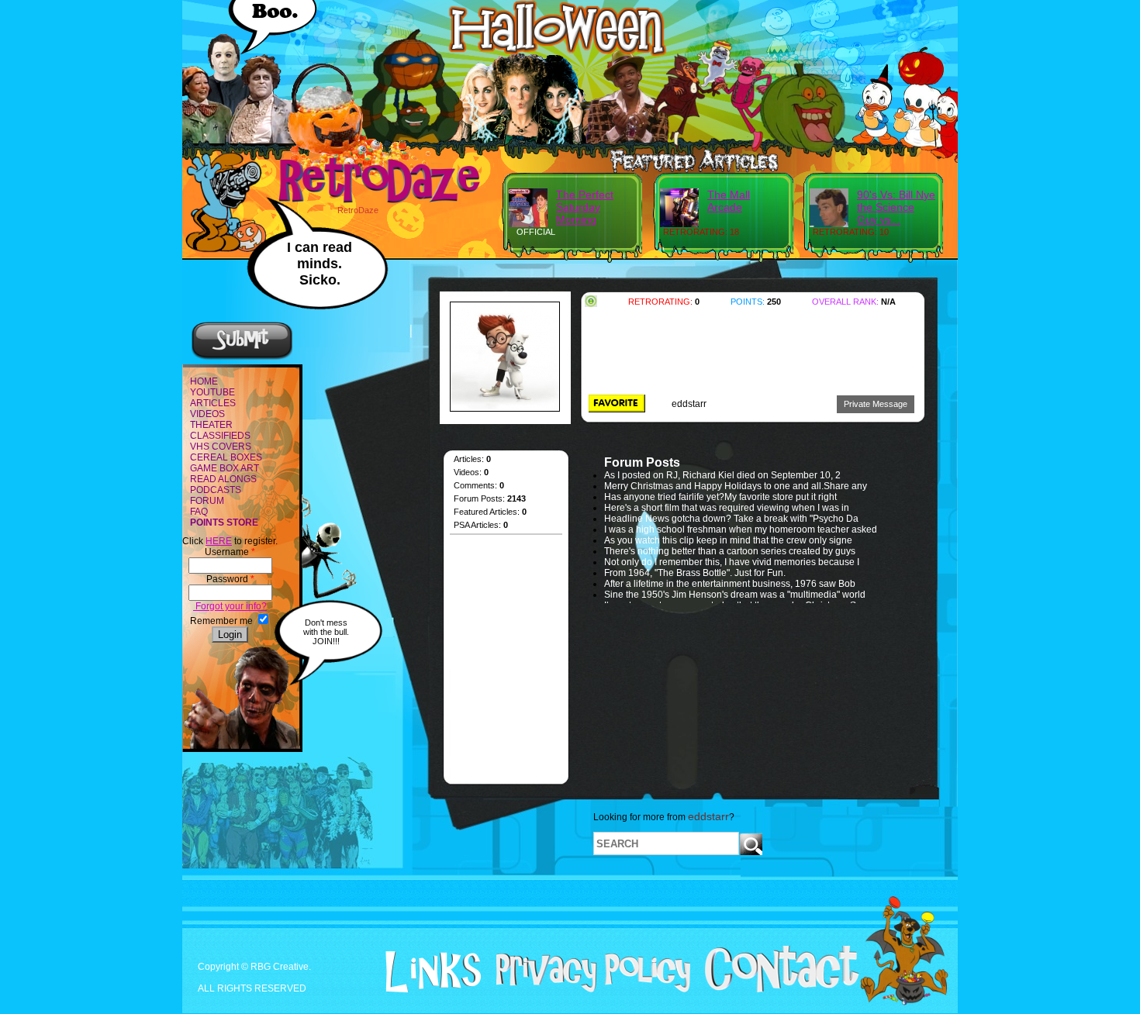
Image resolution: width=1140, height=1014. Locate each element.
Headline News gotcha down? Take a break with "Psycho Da (731, 518)
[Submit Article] (242, 357)
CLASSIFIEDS (220, 435)
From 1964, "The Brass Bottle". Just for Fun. (696, 572)
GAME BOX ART (224, 468)
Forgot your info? (230, 606)
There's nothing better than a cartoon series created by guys (729, 551)
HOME (204, 381)
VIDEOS (207, 414)
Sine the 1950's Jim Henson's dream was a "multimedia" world (734, 594)
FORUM (207, 500)
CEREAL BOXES (226, 457)
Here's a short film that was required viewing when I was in (726, 507)
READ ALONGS (223, 479)
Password (230, 579)
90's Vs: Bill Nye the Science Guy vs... (896, 207)
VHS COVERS (220, 446)
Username (230, 552)
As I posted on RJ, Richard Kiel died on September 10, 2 (722, 475)
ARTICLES (213, 403)
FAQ (199, 511)
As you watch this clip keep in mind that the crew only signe (728, 540)
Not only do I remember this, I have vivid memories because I (731, 562)
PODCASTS (215, 490)
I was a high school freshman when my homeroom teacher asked (740, 529)
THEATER (211, 424)
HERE (219, 541)
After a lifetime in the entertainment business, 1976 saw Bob (729, 583)
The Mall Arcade (728, 200)
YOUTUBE (212, 392)
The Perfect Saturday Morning (584, 207)
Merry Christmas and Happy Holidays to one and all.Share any (735, 486)
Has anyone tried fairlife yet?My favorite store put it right (720, 496)
